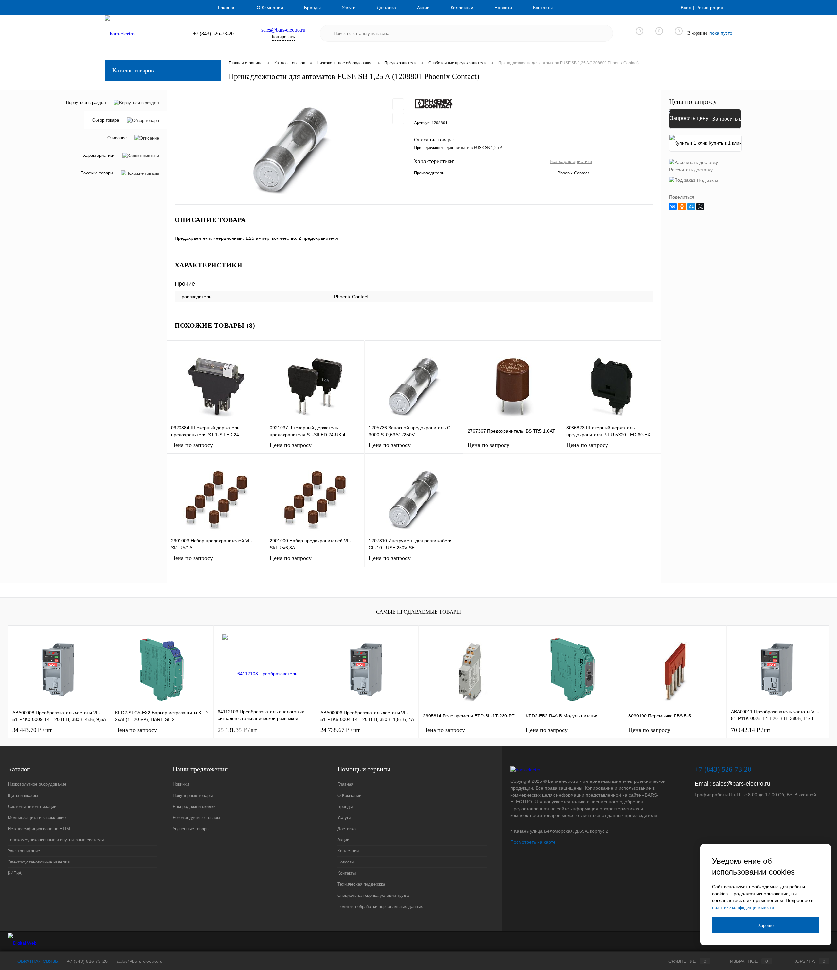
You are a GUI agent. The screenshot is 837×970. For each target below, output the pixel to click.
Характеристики (98, 155)
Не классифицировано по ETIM (39, 828)
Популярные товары (193, 795)
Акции (423, 7)
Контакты (543, 7)
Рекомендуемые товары (196, 817)
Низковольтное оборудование (37, 784)
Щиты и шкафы (23, 795)
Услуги (349, 7)
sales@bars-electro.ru (283, 30)
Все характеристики (571, 161)
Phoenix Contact (573, 173)
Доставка (386, 7)
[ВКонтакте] (673, 206)
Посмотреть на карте (532, 842)
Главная (227, 7)
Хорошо (766, 925)
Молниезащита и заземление (37, 817)
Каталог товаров (133, 70)
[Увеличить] (290, 147)
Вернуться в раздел (86, 102)
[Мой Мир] (691, 206)
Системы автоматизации (32, 806)
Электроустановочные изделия (39, 862)
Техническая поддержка (361, 884)
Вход (686, 7)
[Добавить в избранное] (398, 104)
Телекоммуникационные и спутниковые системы (56, 839)
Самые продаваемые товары (418, 612)
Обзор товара (105, 120)
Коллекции (462, 7)
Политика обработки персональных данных (380, 906)
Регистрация (709, 7)
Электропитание (24, 850)
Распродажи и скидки (194, 806)
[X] (700, 206)
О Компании (270, 7)
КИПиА (15, 873)
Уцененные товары (191, 828)
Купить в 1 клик (725, 143)
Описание (117, 138)
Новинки (181, 784)
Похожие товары (96, 173)
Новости (503, 7)
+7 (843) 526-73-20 (87, 961)
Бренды (312, 7)
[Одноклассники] (682, 206)
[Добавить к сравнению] (398, 118)
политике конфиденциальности (743, 907)
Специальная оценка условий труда (373, 895)
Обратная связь (37, 961)
